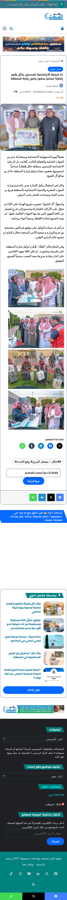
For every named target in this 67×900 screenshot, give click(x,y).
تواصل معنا (28, 864)
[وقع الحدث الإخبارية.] (54, 16)
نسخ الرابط (34, 481)
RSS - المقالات (53, 804)
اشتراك (55, 841)
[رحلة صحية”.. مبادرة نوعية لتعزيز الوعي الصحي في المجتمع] (54, 642)
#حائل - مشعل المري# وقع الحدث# (37, 461)
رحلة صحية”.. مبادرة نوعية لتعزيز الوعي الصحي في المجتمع (23, 638)
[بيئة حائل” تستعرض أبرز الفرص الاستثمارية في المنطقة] (54, 658)
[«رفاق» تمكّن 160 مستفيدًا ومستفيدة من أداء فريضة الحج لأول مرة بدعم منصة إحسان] (54, 625)
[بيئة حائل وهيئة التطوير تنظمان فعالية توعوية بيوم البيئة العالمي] (54, 609)
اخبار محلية (44, 60)
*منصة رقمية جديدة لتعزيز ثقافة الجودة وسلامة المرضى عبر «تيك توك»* (22, 673)
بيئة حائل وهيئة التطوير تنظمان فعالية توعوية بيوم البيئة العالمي (23, 607)
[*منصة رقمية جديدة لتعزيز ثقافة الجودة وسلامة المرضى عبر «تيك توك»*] (54, 675)
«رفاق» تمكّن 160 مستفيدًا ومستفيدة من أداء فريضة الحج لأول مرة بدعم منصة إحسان (24, 624)
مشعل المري (52, 85)
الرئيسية (56, 60)
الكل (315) (33, 690)
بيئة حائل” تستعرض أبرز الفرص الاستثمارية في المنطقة (24, 655)
